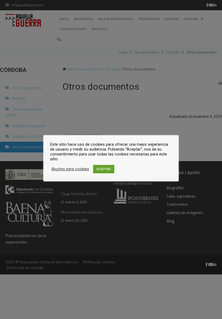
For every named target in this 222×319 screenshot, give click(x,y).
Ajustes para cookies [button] (70, 169)
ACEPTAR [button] (103, 169)
